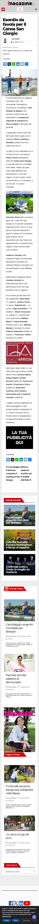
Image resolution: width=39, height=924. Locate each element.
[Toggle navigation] (20, 9)
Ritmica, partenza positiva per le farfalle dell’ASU (26, 473)
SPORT (10, 639)
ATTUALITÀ (11, 845)
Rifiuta (16, 920)
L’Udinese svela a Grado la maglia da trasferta (18, 569)
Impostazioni (26, 920)
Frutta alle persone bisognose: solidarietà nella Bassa (19, 789)
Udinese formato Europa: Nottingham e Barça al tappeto (19, 544)
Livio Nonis (15, 39)
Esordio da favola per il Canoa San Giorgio (14, 26)
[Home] (3, 9)
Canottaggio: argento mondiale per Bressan (17, 520)
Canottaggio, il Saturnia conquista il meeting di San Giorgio (13, 473)
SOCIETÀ (11, 689)
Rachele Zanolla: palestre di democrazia (16, 678)
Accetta (6, 920)
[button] (36, 9)
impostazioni (6, 916)
